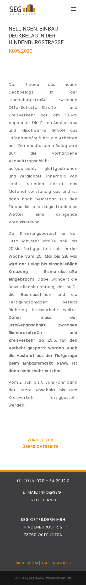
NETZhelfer (36, 578)
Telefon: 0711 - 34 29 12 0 (43, 481)
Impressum (26, 563)
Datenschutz (57, 563)
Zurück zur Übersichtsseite (40, 443)
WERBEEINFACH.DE (58, 578)
